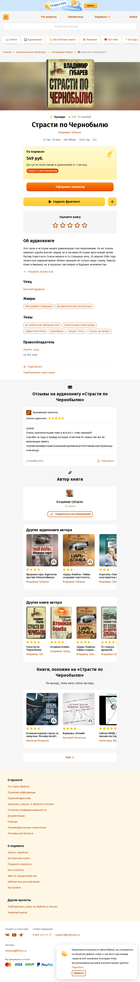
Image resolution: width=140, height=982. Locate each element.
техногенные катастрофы (79, 325)
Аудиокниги (35, 39)
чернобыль (57, 331)
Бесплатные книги (64, 39)
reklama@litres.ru (16, 950)
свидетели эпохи (35, 331)
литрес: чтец (76, 331)
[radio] (55, 225)
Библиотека (75, 16)
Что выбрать (49, 16)
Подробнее (77, 967)
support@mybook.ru (67, 934)
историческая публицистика (42, 325)
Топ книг (113, 39)
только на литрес (99, 331)
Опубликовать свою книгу (39, 372)
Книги (13, 39)
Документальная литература (74, 306)
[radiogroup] (70, 225)
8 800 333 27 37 (42, 934)
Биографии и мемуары (38, 306)
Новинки (91, 39)
